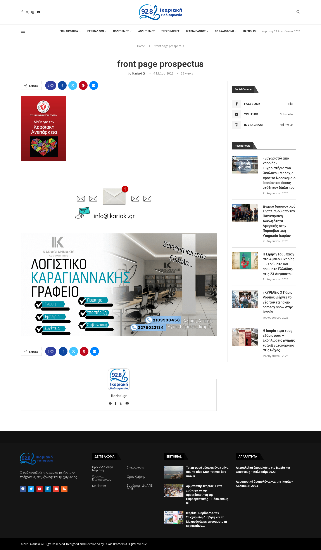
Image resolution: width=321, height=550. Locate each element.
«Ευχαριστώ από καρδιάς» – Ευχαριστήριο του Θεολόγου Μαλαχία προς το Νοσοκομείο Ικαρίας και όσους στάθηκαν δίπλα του (279, 173)
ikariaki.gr (139, 73)
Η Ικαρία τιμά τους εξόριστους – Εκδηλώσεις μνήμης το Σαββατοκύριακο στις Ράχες (279, 340)
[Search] (298, 12)
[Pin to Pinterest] (83, 85)
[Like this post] (52, 85)
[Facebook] (22, 12)
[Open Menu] (23, 31)
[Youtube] (38, 12)
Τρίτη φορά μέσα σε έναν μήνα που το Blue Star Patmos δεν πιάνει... (207, 472)
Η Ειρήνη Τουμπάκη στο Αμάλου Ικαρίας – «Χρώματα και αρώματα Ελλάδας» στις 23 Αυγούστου (278, 264)
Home (141, 46)
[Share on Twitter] (72, 85)
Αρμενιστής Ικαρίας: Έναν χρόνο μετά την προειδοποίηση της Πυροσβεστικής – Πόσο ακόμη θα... (207, 494)
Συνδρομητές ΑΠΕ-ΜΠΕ (140, 487)
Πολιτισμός (121, 31)
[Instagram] (33, 12)
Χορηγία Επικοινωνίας (101, 478)
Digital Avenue (137, 544)
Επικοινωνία (135, 467)
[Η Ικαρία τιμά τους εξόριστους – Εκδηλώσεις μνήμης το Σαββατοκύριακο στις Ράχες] (245, 337)
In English (250, 31)
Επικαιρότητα (69, 31)
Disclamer (99, 485)
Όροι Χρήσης (136, 476)
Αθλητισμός (146, 31)
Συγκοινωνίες (170, 31)
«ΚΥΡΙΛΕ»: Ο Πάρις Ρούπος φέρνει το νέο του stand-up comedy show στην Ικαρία (278, 302)
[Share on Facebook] (62, 85)
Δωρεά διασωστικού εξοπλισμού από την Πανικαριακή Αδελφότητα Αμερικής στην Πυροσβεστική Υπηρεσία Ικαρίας (279, 221)
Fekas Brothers (115, 544)
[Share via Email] (93, 85)
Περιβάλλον (95, 31)
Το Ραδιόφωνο (224, 31)
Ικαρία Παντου (195, 31)
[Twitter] (27, 12)
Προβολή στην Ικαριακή (102, 469)
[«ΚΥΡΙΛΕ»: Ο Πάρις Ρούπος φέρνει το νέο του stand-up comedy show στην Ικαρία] (245, 299)
